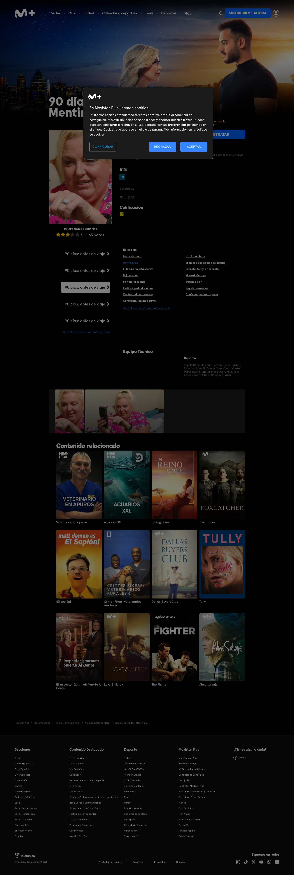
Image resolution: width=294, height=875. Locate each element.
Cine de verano (23, 791)
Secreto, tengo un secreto (202, 269)
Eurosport (129, 819)
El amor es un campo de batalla (205, 262)
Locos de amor (132, 256)
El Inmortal (75, 786)
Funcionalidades (187, 763)
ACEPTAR (194, 147)
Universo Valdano (133, 786)
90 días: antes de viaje (85, 253)
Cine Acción (21, 780)
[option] (70, 411)
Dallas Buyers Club (165, 601)
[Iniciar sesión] (276, 13)
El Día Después (132, 780)
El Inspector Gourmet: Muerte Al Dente (78, 686)
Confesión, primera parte (202, 294)
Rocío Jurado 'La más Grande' (85, 802)
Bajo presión (130, 275)
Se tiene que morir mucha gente (86, 780)
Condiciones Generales (191, 774)
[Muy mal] (58, 234)
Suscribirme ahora (247, 13)
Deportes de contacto (136, 814)
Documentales (22, 825)
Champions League (134, 763)
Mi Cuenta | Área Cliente (192, 769)
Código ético (185, 780)
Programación (131, 836)
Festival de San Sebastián (83, 814)
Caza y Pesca (76, 830)
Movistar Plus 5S (78, 836)
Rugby (127, 802)
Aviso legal (138, 862)
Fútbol (89, 13)
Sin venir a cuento (134, 281)
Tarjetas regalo (187, 830)
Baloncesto (130, 791)
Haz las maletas (195, 256)
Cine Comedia (22, 774)
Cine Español (22, 769)
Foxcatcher (207, 522)
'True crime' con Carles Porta (85, 808)
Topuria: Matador (133, 808)
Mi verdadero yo (196, 275)
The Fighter (160, 684)
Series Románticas (25, 814)
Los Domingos (76, 769)
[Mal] (63, 234)
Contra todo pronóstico (138, 294)
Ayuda (242, 757)
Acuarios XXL (113, 522)
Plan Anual (184, 814)
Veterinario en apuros (71, 522)
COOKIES (180, 862)
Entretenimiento (24, 830)
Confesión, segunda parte (139, 300)
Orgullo (19, 836)
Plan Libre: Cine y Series (192, 797)
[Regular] (68, 234)
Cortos (18, 786)
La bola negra (76, 763)
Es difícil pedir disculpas (138, 288)
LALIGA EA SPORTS (134, 769)
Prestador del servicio (110, 862)
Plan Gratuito (186, 808)
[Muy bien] (77, 234)
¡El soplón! (63, 601)
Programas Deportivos (81, 825)
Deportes (168, 13)
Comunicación (186, 836)
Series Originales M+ (26, 808)
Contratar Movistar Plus (191, 786)
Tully (202, 601)
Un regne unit (161, 522)
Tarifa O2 (184, 825)
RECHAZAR (162, 147)
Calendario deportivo (119, 13)
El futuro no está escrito (138, 269)
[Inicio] (25, 13)
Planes (182, 802)
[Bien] (72, 234)
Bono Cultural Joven (190, 819)
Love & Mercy (113, 684)
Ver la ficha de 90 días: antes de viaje (86, 332)
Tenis (149, 13)
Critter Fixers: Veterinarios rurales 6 (122, 603)
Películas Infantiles (25, 797)
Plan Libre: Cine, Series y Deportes (197, 791)
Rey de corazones (197, 288)
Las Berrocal (76, 791)
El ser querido (77, 758)
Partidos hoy (130, 830)
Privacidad (160, 862)
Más (187, 13)
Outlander (75, 774)
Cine (72, 13)
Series (55, 13)
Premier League (132, 774)
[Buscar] (221, 13)
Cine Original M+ (24, 763)
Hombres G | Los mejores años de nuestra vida (94, 797)
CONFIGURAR (102, 147)
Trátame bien (194, 281)
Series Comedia (23, 819)
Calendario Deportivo (135, 825)
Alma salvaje (208, 684)
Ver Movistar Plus (188, 758)
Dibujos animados (79, 819)
